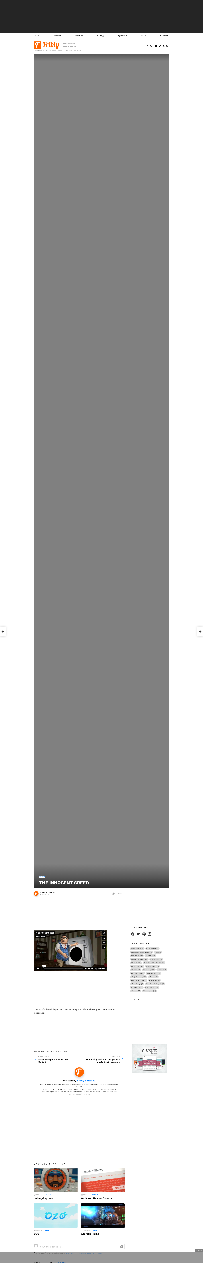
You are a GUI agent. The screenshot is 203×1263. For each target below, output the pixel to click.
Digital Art (122, 36)
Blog (158, 952)
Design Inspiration (140, 959)
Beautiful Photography (142, 952)
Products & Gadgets (155, 984)
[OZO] (56, 1215)
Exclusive (136, 963)
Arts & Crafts (153, 948)
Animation (44, 1051)
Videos (48, 1195)
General (136, 970)
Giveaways (149, 970)
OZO (36, 1233)
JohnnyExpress (43, 1198)
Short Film (61, 1051)
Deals (143, 36)
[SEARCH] (148, 46)
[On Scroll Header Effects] (103, 1180)
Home (38, 36)
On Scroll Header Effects (96, 1198)
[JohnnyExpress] (56, 1180)
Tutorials (137, 987)
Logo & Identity (139, 977)
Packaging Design (139, 980)
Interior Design (154, 973)
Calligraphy (137, 955)
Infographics (138, 973)
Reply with (121, 1246)
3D (36, 1051)
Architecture (137, 948)
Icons (162, 970)
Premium (155, 980)
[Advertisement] (101, 16)
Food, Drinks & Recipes (154, 963)
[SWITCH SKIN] (151, 46)
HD (52, 1051)
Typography (152, 987)
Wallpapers (150, 991)
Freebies (79, 36)
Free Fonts (153, 966)
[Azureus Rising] (103, 1215)
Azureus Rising (90, 1233)
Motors (154, 977)
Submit (57, 36)
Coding (100, 36)
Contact (164, 36)
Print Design (137, 984)
